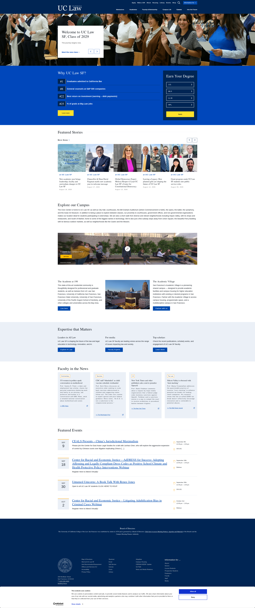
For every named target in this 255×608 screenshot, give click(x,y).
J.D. (169, 85)
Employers (168, 573)
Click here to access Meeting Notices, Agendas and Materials (164, 532)
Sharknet (111, 559)
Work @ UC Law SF (88, 562)
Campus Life (167, 9)
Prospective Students (171, 571)
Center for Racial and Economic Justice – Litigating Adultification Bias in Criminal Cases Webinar (117, 502)
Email (110, 562)
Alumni (167, 563)
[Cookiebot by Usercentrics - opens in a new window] (58, 604)
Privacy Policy (86, 572)
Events (168, 2)
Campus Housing (141, 562)
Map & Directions (87, 559)
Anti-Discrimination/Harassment (91, 564)
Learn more (66, 113)
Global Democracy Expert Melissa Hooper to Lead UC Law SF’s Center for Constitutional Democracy (126, 183)
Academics (133, 9)
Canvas (111, 567)
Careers (179, 9)
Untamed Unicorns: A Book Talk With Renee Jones (103, 482)
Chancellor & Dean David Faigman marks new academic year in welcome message (99, 181)
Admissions (120, 9)
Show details (76, 604)
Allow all (193, 591)
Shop (174, 2)
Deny (193, 597)
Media (167, 581)
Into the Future (192, 9)
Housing (155, 2)
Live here (64, 308)
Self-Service (112, 564)
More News (63, 140)
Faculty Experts (114, 350)
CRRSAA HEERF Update (144, 564)
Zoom (110, 569)
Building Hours (62, 583)
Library (162, 2)
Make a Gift (141, 2)
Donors (167, 566)
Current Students (170, 568)
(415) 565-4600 (64, 581)
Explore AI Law (66, 350)
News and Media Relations (144, 569)
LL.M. (170, 98)
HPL (170, 105)
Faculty (167, 576)
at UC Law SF (65, 175)
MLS (170, 91)
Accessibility (85, 569)
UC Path (138, 567)
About (149, 2)
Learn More (160, 350)
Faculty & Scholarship (149, 9)
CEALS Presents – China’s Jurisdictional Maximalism (105, 441)
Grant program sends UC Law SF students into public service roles (183, 181)
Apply (134, 2)
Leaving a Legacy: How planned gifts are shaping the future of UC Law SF (154, 181)
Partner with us (161, 308)
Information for (189, 2)
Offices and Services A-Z (89, 567)
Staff (166, 578)
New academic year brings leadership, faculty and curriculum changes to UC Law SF (70, 183)
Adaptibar (139, 559)
